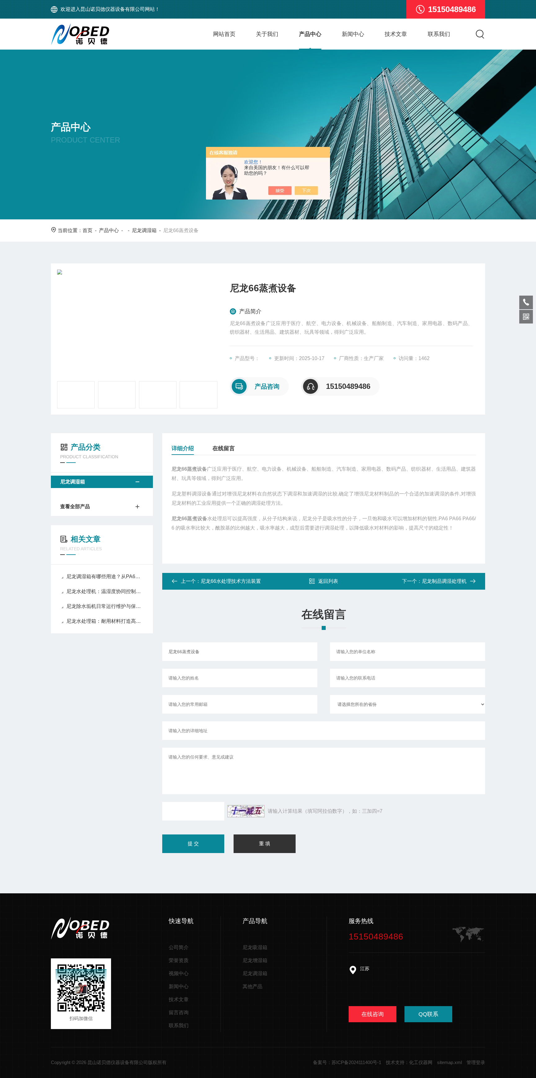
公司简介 (179, 947)
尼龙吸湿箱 (255, 947)
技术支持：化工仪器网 (409, 1062)
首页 (87, 230)
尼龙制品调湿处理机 (444, 581)
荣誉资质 (179, 960)
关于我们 (267, 34)
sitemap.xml (449, 1062)
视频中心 (179, 973)
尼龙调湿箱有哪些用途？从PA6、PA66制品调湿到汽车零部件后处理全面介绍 (105, 576)
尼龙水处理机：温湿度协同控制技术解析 (105, 591)
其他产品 (252, 986)
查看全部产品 (75, 506)
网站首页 (224, 34)
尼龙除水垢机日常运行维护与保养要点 (105, 606)
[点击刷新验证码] (246, 811)
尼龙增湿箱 (255, 960)
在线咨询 (372, 1014)
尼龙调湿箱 (144, 230)
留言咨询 (179, 1012)
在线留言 (223, 448)
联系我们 (439, 34)
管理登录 (476, 1062)
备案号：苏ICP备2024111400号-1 (347, 1062)
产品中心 (310, 34)
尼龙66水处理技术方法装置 (231, 581)
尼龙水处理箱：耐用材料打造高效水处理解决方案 (105, 621)
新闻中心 (353, 34)
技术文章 (396, 34)
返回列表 (328, 581)
